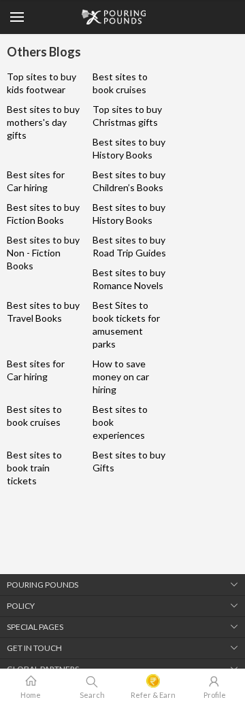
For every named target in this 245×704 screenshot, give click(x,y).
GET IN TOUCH (34, 648)
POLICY (21, 606)
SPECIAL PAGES (35, 627)
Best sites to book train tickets (34, 467)
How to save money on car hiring (121, 376)
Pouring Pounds (42, 585)
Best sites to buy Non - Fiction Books (43, 252)
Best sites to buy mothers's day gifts (43, 122)
